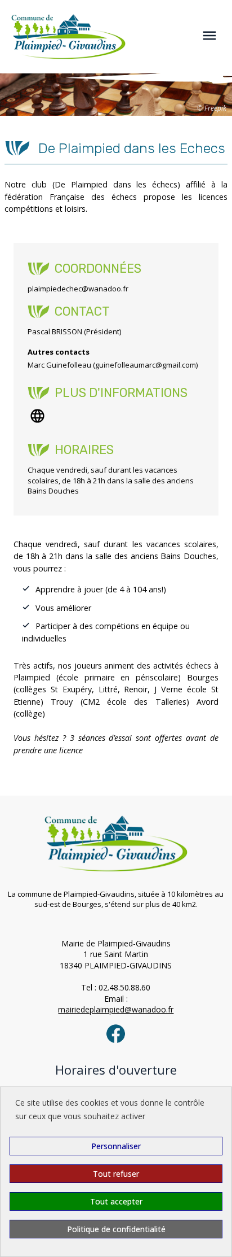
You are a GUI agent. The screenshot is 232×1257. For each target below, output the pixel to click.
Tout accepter (116, 1201)
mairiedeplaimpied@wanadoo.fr (115, 1009)
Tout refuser (116, 1173)
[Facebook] (116, 1034)
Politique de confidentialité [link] (116, 1229)
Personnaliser (116, 1146)
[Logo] (63, 36)
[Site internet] (37, 416)
